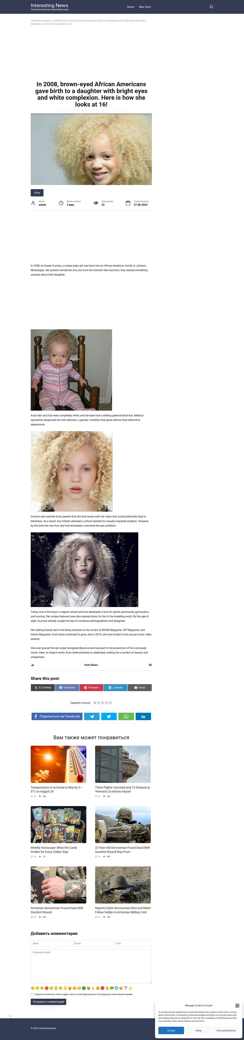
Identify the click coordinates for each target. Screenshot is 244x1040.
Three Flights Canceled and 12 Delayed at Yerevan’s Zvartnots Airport (122, 789)
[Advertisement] (91, 53)
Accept (171, 1030)
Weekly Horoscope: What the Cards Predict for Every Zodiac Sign (54, 850)
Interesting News (49, 5)
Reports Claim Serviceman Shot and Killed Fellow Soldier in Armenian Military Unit (122, 910)
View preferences (226, 1030)
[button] (237, 1005)
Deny (199, 1030)
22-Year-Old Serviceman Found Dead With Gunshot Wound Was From (122, 850)
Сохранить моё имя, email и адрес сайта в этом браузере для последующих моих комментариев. (84, 994)
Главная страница (40, 20)
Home (130, 6)
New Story (145, 6)
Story (37, 192)
